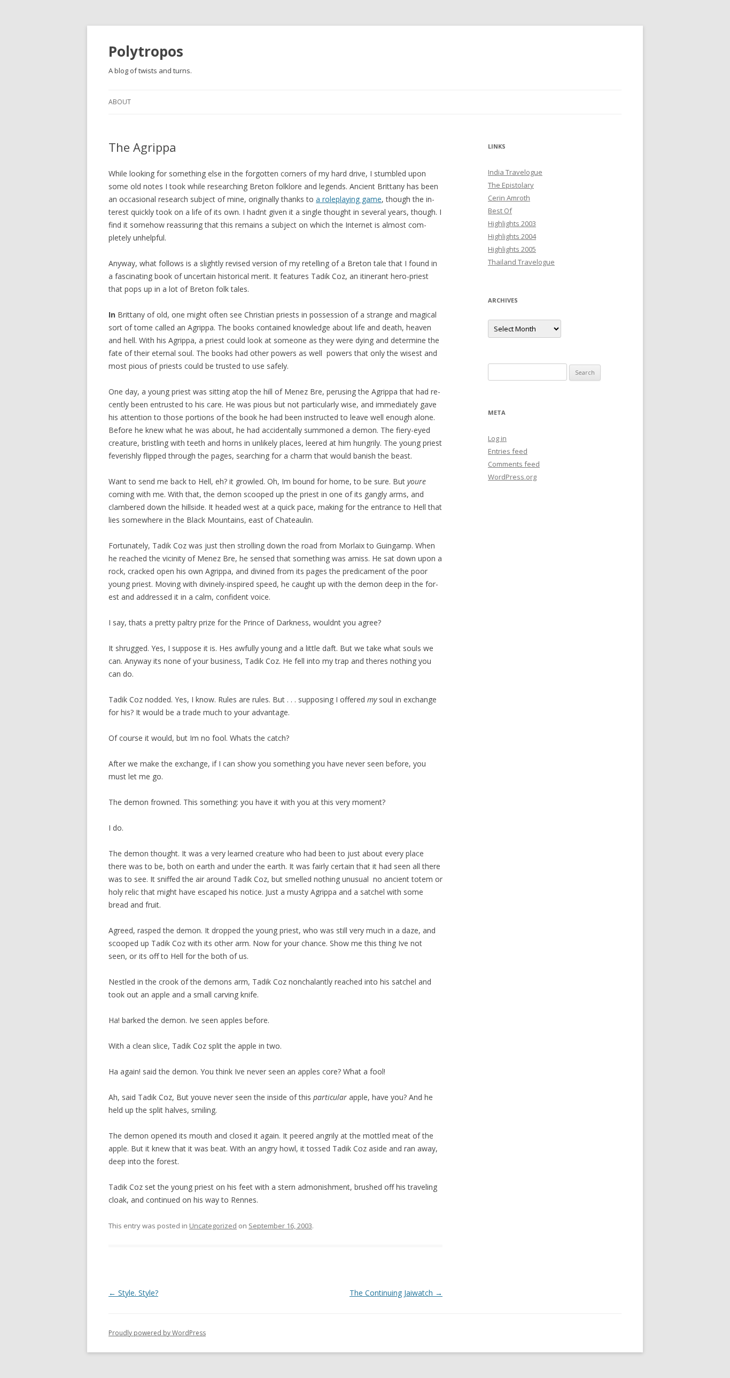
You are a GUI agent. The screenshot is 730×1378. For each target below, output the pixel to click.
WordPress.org (512, 477)
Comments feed (514, 464)
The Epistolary (511, 185)
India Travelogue (515, 172)
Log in (497, 438)
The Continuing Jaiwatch (396, 1293)
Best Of (500, 210)
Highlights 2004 (512, 236)
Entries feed (507, 451)
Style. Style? (133, 1293)
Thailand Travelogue (521, 262)
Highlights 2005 (512, 249)
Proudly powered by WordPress (157, 1332)
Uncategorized (213, 1225)
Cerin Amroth (509, 198)
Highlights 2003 (512, 223)
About (119, 101)
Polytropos (145, 51)
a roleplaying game (349, 199)
